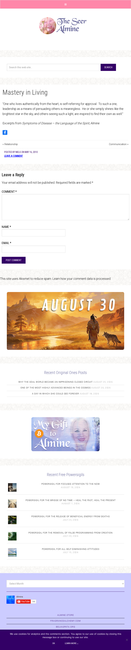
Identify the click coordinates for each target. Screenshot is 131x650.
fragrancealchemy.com (65, 621)
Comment (9, 191)
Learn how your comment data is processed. (81, 278)
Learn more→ (72, 643)
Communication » (118, 144)
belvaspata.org (65, 627)
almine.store (65, 615)
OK (53, 643)
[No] (126, 639)
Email (6, 243)
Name (6, 227)
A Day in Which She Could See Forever (55, 394)
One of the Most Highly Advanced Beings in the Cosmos (55, 388)
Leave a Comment (13, 156)
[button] (65, 4)
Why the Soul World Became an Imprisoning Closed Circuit (55, 382)
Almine (65, 25)
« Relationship (10, 144)
